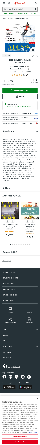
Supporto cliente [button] (9, 289)
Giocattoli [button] (7, 346)
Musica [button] (5, 335)
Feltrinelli (12, 85)
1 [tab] (10, 244)
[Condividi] (37, 55)
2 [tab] (12, 244)
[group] (20, 13)
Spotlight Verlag (17, 66)
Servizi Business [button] (8, 284)
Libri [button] (4, 329)
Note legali (6, 261)
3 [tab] (14, 244)
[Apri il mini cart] (36, 3)
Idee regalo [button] (6, 358)
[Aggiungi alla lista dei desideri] (32, 56)
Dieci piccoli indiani (10, 224)
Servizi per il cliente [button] (10, 278)
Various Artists (16, 69)
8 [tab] (25, 244)
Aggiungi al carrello (21, 90)
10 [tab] (29, 244)
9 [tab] (27, 244)
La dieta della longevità (30, 225)
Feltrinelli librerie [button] (9, 272)
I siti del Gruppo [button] (8, 301)
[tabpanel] (20, 36)
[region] (20, 420)
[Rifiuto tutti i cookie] (37, 398)
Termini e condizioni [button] (10, 295)
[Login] (9, 3)
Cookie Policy (32, 432)
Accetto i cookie (20, 442)
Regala (21, 96)
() (24, 75)
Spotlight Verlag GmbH (19, 71)
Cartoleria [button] (6, 352)
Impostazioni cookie (20, 436)
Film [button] (3, 341)
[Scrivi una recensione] (27, 75)
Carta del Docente (25, 113)
